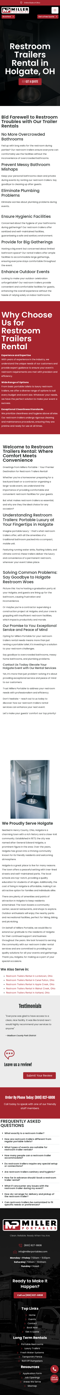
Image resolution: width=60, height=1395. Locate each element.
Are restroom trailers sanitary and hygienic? (29, 1171)
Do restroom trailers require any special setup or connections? (30, 1165)
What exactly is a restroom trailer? (24, 1133)
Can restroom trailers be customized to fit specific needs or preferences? (28, 1203)
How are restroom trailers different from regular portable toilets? (27, 1140)
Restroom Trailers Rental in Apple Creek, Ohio (30, 984)
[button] (30, 1133)
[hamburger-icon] (54, 10)
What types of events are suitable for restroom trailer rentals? (25, 1148)
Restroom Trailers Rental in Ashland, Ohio (28, 992)
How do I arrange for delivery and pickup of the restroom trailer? (29, 1195)
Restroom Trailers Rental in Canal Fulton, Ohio (30, 980)
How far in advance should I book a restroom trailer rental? (30, 1179)
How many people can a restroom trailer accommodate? (27, 1156)
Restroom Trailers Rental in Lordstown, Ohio (29, 976)
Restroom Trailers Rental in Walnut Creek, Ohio (30, 988)
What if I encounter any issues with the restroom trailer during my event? (26, 1187)
